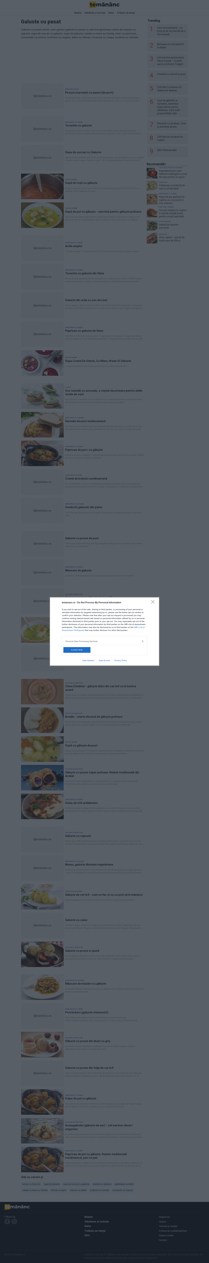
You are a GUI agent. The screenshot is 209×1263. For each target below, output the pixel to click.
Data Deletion (88, 660)
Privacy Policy (120, 660)
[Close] (153, 602)
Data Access (104, 660)
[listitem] (104, 641)
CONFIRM (77, 650)
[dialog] (104, 631)
